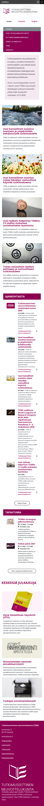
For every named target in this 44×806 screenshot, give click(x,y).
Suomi (9, 21)
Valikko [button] (5, 2)
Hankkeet (10, 50)
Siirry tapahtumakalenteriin (22, 571)
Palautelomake (8, 758)
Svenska (21, 21)
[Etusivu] (22, 10)
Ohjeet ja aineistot (14, 42)
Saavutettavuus (8, 753)
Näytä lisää (22, 503)
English (34, 21)
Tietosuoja (6, 749)
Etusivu (9, 29)
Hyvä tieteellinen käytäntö (17, 33)
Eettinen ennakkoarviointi (17, 37)
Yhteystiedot (7, 741)
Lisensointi (6, 745)
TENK (8, 46)
